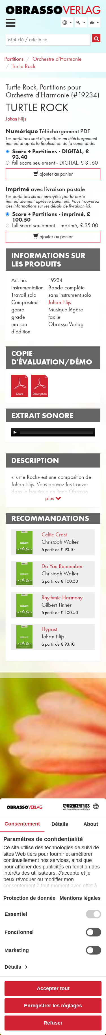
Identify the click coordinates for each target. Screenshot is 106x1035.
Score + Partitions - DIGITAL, (50, 154)
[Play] (15, 432)
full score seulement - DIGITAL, (55, 162)
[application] (53, 432)
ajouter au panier (55, 174)
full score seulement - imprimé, (55, 225)
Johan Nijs (16, 119)
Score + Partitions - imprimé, (51, 216)
